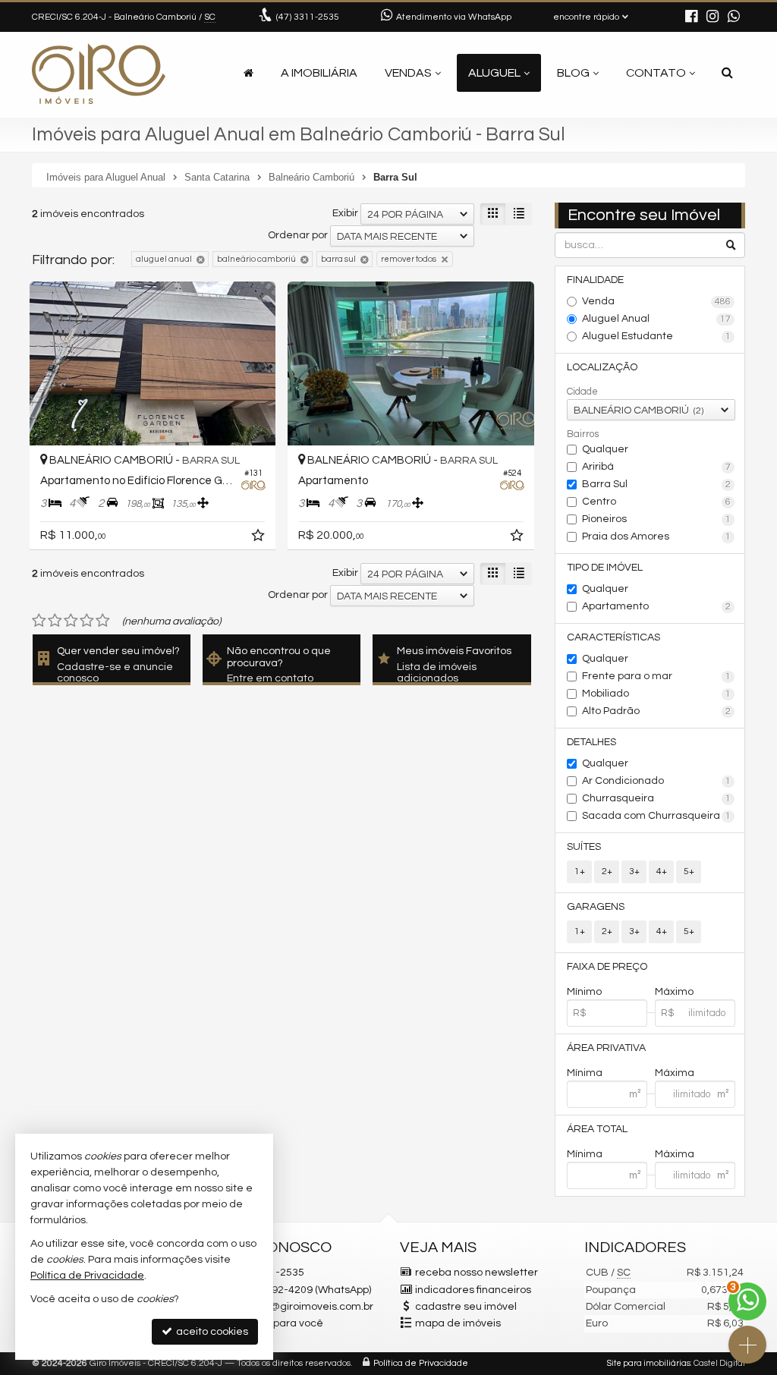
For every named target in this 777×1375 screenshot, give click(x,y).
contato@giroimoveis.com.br (302, 1306)
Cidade (582, 391)
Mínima (584, 1073)
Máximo (674, 991)
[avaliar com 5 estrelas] (103, 620)
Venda (656, 301)
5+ (689, 871)
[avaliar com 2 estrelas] (55, 620)
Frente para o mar (656, 676)
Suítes (584, 847)
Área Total (597, 1129)
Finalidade (595, 280)
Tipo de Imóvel (605, 567)
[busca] (727, 73)
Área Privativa (606, 1048)
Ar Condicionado (656, 781)
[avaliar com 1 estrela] (39, 620)
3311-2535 (307, 17)
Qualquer (605, 449)
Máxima (674, 1073)
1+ (579, 871)
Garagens (595, 906)
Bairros (583, 434)
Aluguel (494, 73)
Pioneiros (656, 519)
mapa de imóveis (458, 1323)
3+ (634, 871)
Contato (656, 73)
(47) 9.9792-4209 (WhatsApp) (301, 1290)
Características (613, 637)
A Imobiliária (319, 73)
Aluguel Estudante (656, 336)
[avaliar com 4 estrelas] (87, 620)
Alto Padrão (656, 711)
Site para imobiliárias (648, 1363)
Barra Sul (656, 484)
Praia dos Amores (656, 536)
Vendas (408, 73)
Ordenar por (298, 235)
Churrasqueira (656, 798)
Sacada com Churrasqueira (656, 815)
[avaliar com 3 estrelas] (71, 620)
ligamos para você (277, 1323)
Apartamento (656, 606)
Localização (602, 367)
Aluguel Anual (656, 318)
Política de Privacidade (420, 1363)
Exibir (345, 213)
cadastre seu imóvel (466, 1306)
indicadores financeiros (473, 1290)
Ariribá (656, 466)
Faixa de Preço (607, 966)
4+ (661, 871)
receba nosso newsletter (476, 1272)
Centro (656, 501)
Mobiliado (656, 693)
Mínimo (584, 991)
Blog (573, 73)
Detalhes (591, 742)
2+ (607, 871)
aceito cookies (211, 1331)
